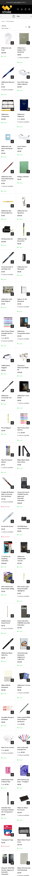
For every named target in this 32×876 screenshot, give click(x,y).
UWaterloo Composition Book (23, 332)
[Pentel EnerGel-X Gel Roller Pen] (8, 257)
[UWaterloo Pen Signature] (24, 201)
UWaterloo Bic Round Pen (22, 240)
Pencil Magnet (6, 428)
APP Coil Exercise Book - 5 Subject (23, 781)
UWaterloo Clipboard (20, 115)
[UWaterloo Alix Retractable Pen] (8, 201)
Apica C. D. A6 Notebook (22, 300)
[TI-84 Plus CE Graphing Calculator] (8, 547)
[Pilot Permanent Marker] (8, 450)
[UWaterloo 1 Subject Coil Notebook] (24, 38)
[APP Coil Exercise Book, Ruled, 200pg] (8, 577)
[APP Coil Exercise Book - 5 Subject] (24, 770)
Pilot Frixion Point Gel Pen (23, 429)
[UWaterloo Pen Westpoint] (24, 257)
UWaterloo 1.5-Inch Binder (23, 686)
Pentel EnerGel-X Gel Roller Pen (7, 268)
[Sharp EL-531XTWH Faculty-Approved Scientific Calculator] (8, 858)
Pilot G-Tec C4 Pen (7, 747)
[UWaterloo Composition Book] (24, 322)
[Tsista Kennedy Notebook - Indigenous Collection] (24, 643)
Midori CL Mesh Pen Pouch (22, 809)
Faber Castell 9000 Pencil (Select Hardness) (23, 719)
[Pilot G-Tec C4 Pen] (8, 738)
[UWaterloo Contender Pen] (8, 386)
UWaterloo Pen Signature (22, 212)
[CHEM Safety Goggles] (8, 356)
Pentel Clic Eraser (7, 526)
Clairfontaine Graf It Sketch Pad (7, 781)
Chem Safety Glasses (21, 147)
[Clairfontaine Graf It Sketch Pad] (8, 770)
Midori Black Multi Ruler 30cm (23, 461)
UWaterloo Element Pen (7, 83)
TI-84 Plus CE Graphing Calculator (5, 559)
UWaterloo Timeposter (5, 115)
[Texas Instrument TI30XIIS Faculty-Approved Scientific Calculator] (24, 482)
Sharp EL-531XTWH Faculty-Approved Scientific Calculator (7, 871)
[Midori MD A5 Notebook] (8, 676)
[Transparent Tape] (8, 830)
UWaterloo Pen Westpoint (22, 268)
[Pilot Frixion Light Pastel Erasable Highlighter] (24, 577)
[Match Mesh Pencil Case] (24, 830)
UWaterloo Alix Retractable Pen (6, 212)
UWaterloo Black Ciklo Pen (6, 654)
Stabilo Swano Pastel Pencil (6, 622)
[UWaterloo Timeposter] (8, 105)
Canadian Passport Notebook (7, 718)
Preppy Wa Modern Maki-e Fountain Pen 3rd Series (7, 494)
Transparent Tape (7, 840)
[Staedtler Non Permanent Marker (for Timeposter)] (8, 798)
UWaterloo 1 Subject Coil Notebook (21, 50)
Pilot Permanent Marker (6, 461)
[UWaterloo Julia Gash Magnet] (8, 289)
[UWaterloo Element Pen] (8, 73)
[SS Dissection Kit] (8, 229)
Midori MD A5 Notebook (5, 686)
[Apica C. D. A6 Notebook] (24, 289)
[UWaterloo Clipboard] (24, 105)
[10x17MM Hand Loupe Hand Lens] (24, 517)
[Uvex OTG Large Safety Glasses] (24, 73)
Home (3, 21)
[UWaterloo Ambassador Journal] (24, 547)
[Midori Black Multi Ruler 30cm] (24, 450)
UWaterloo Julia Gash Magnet (6, 300)
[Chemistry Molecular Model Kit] (24, 356)
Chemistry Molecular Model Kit (23, 368)
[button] (25, 9)
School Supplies (10, 21)
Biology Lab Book (23, 177)
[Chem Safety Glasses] (24, 137)
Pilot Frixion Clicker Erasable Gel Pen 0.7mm (7, 333)
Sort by (4, 26)
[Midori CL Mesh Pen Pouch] (24, 798)
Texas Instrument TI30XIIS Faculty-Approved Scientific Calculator (23, 496)
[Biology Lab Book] (24, 167)
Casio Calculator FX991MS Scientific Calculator (23, 623)
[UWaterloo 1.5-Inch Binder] (24, 676)
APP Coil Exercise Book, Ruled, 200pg (7, 588)
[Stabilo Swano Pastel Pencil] (8, 611)
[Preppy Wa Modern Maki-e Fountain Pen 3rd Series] (8, 482)
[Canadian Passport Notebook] (8, 708)
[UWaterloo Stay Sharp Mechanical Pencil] (8, 167)
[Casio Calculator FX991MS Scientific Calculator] (24, 611)
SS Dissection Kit (7, 239)
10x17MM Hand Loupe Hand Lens (23, 527)
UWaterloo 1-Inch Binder (23, 397)
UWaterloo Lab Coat (6, 49)
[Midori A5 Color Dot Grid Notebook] (24, 858)
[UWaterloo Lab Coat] (8, 38)
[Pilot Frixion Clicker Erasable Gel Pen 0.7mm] (8, 322)
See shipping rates (25, 1)
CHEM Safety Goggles (5, 367)
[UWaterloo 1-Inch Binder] (24, 386)
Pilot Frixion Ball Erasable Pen (22, 748)
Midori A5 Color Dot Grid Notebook (23, 869)
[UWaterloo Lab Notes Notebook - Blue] (8, 137)
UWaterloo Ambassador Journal (21, 559)
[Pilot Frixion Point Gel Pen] (24, 418)
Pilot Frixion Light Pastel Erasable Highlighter (23, 589)
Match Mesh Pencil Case (23, 841)
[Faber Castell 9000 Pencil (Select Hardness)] (24, 708)
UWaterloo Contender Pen (6, 397)
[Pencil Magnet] (8, 418)
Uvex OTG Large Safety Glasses (22, 83)
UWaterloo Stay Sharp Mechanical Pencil (7, 179)
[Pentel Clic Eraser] (8, 517)
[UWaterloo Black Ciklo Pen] (8, 643)
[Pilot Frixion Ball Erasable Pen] (24, 738)
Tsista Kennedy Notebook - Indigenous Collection (22, 656)
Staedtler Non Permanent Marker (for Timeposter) (7, 810)
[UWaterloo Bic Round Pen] (24, 229)
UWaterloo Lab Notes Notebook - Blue (7, 148)
